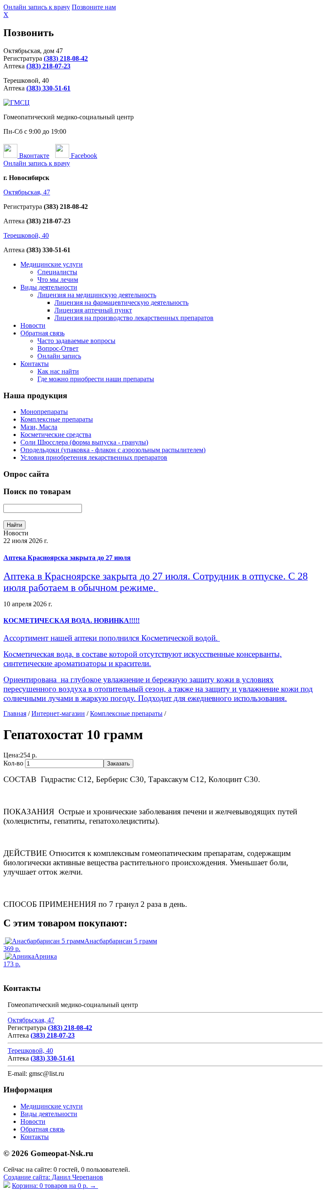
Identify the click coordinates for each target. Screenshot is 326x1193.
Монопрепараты (44, 411)
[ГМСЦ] (16, 102)
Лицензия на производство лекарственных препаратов (134, 317)
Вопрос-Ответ (58, 348)
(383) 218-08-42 (66, 58)
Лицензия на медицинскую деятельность (96, 294)
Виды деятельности (48, 287)
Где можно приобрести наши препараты (95, 379)
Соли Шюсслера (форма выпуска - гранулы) (84, 442)
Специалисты (57, 272)
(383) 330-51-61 (48, 88)
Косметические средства (55, 434)
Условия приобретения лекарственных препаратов (93, 457)
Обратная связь (42, 333)
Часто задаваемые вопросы (76, 340)
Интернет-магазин (58, 713)
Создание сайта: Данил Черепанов (53, 1177)
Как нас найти (58, 371)
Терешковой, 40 (26, 235)
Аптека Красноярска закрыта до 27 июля (67, 557)
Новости (32, 325)
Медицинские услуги (51, 264)
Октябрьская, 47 (26, 192)
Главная (14, 713)
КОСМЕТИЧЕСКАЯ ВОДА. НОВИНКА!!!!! (71, 620)
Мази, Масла (38, 426)
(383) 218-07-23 (48, 66)
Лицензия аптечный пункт (93, 310)
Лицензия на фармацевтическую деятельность (121, 302)
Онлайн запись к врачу (36, 7)
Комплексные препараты (56, 419)
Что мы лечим (57, 279)
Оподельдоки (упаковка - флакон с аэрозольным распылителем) (112, 449)
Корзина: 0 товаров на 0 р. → (55, 1185)
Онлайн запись (59, 356)
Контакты (34, 363)
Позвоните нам (94, 7)
